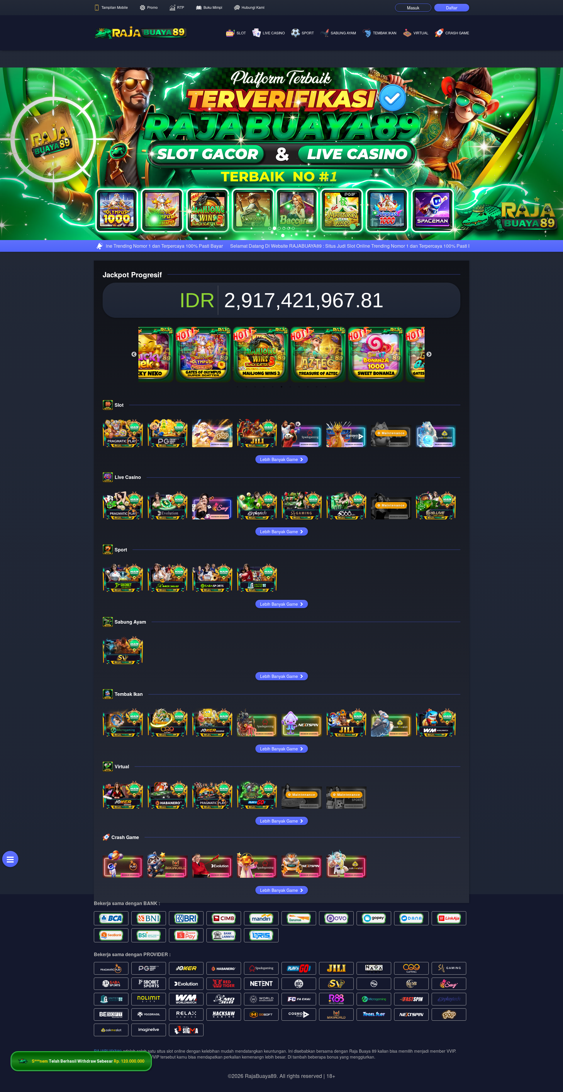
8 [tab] (299, 387)
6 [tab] (281, 387)
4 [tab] (264, 387)
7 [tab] (290, 387)
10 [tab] (317, 387)
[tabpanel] (167, 354)
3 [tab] (255, 387)
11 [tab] (325, 387)
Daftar (451, 8)
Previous (134, 354)
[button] (42, 153)
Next (429, 354)
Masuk (413, 8)
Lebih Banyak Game (279, 459)
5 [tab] (273, 387)
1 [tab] (237, 387)
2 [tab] (246, 387)
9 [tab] (308, 387)
